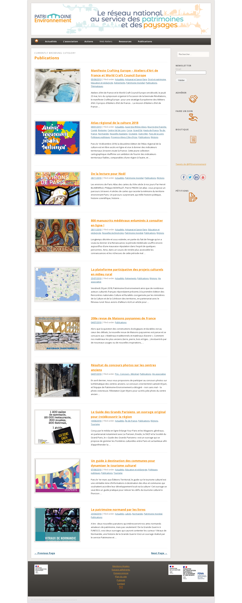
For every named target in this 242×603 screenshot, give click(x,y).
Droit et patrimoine (157, 79)
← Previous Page (44, 553)
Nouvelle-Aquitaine (119, 133)
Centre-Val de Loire (117, 130)
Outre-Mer (143, 133)
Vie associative (159, 374)
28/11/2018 (96, 178)
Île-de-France (131, 420)
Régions (154, 137)
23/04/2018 (96, 513)
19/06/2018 (96, 420)
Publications (151, 82)
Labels (128, 513)
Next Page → (159, 553)
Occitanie (133, 133)
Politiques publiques (100, 137)
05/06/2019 (96, 79)
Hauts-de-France (151, 130)
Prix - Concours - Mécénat (127, 374)
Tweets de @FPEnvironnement (191, 164)
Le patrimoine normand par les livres (118, 509)
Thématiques (97, 86)
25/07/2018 (96, 278)
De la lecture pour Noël (108, 174)
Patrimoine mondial (135, 82)
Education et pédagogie (102, 82)
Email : (179, 69)
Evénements (119, 82)
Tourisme (95, 424)
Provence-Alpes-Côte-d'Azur (124, 137)
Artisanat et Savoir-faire (136, 79)
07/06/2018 (96, 469)
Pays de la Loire (156, 133)
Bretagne (102, 130)
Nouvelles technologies (113, 233)
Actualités (119, 79)
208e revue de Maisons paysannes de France (123, 318)
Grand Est (137, 130)
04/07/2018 (96, 322)
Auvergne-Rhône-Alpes (136, 127)
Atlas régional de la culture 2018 (114, 123)
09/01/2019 (96, 127)
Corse (129, 130)
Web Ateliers (106, 41)
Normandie (103, 133)
